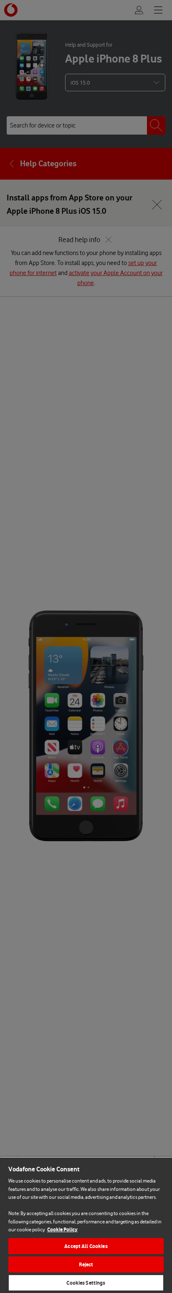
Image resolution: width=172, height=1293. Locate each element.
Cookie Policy (62, 1229)
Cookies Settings (85, 1283)
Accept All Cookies (85, 1246)
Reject (86, 1264)
